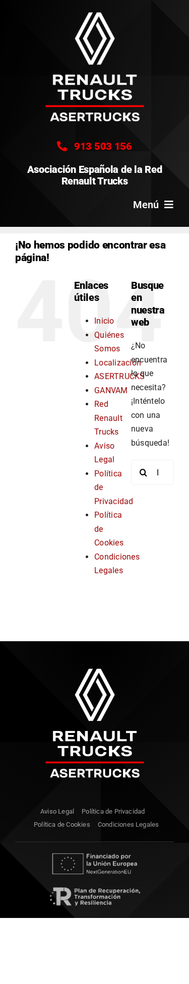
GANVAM (111, 390)
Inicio (104, 321)
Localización (117, 362)
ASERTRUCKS (119, 376)
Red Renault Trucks (108, 418)
